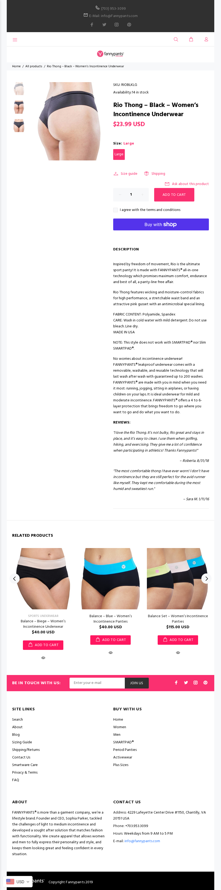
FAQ (15, 780)
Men (116, 735)
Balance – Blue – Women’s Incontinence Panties (110, 619)
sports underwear (43, 616)
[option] (18, 91)
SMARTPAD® (123, 742)
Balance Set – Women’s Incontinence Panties (178, 619)
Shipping (158, 174)
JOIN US (136, 683)
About (17, 727)
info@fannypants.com (142, 841)
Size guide (129, 174)
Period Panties (125, 750)
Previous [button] (14, 578)
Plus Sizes (120, 765)
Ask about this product (190, 184)
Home (16, 66)
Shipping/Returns (26, 750)
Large (119, 154)
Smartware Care (25, 765)
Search (17, 720)
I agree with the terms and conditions (150, 210)
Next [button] (206, 578)
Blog (16, 735)
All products (33, 66)
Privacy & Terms (24, 773)
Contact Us (21, 757)
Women (119, 727)
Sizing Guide (22, 742)
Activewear (122, 757)
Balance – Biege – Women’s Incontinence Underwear (43, 624)
